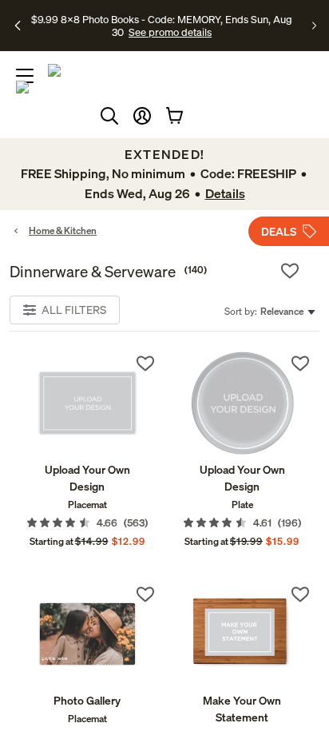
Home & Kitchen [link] (63, 230)
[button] (142, 116)
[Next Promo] (314, 25)
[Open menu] (25, 76)
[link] (87, 403)
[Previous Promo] (18, 25)
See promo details (170, 32)
